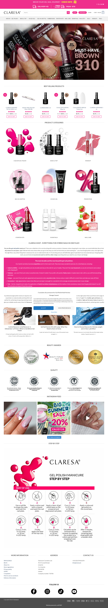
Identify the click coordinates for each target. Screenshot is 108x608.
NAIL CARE (68, 18)
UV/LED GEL (32, 18)
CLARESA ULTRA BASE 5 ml (96, 108)
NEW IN (8, 18)
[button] (89, 12)
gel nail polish (15, 248)
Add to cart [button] (11, 116)
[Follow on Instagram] (98, 4)
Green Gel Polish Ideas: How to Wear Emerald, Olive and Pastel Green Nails (54, 328)
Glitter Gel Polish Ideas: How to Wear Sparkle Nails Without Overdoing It (19, 328)
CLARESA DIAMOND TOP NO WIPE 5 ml (11, 108)
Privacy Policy (54, 312)
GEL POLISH (14, 18)
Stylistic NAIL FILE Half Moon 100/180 (28, 108)
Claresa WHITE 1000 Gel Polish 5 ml (79, 108)
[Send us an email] (101, 4)
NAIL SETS (82, 18)
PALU (100, 18)
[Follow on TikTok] (100, 4)
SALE (88, 18)
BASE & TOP (23, 18)
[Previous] (7, 51)
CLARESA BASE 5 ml (45, 107)
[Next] (100, 51)
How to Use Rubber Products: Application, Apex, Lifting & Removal (88, 328)
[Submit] (68, 12)
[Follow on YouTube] (103, 4)
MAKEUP (94, 18)
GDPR (6, 571)
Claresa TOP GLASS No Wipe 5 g (62, 108)
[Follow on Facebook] (96, 4)
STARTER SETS (60, 18)
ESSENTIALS (75, 18)
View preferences (64, 308)
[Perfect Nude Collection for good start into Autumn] (87, 418)
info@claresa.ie (76, 563)
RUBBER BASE (51, 18)
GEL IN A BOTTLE (41, 18)
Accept (43, 308)
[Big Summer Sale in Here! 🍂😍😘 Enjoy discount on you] (54, 418)
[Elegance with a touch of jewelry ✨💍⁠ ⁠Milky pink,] (20, 418)
